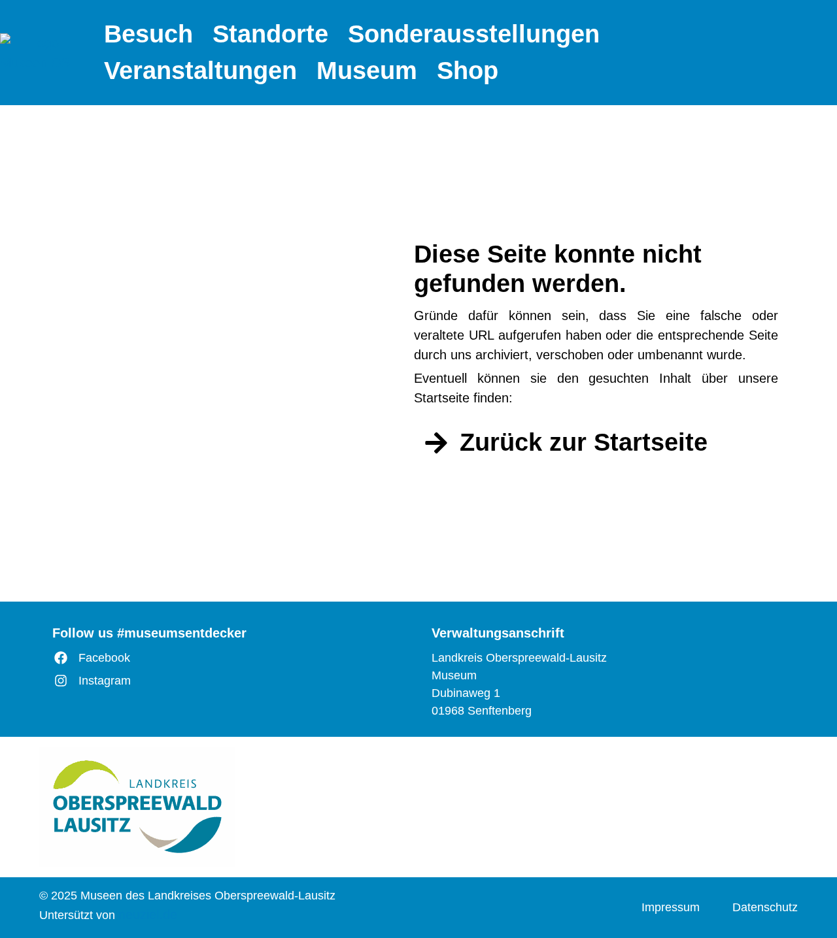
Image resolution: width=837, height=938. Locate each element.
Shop (467, 70)
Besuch (148, 34)
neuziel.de (147, 914)
